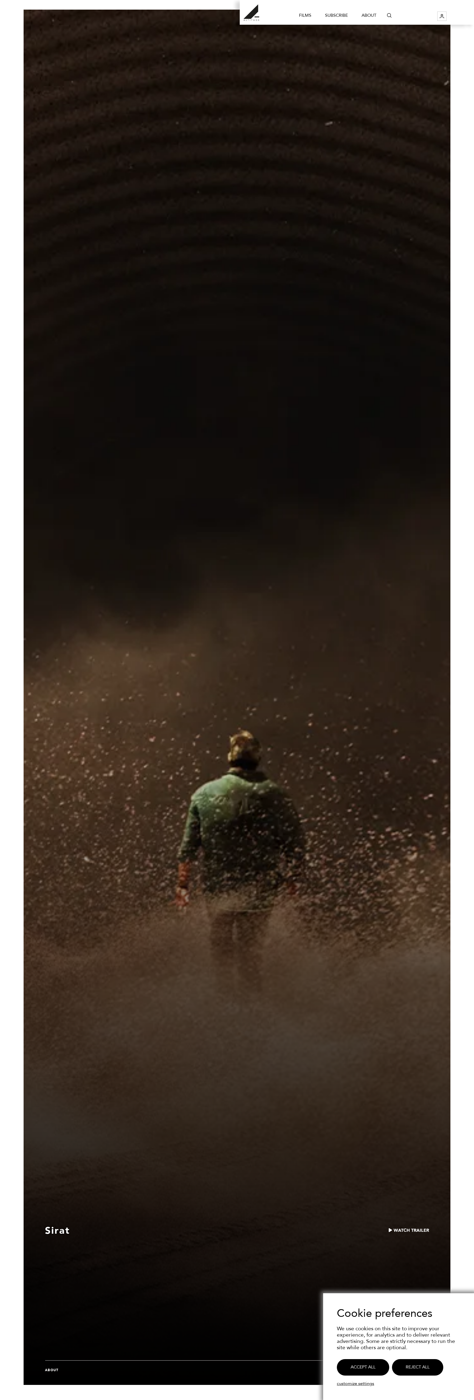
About (369, 15)
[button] (389, 15)
